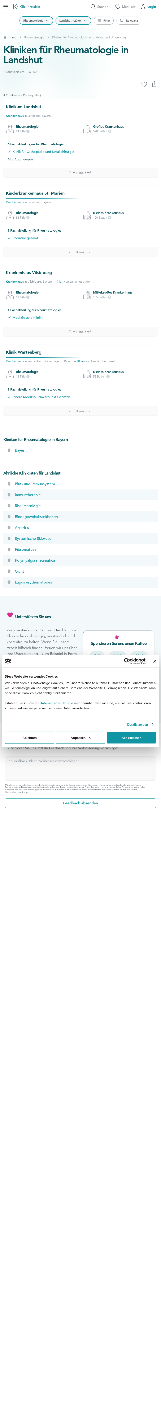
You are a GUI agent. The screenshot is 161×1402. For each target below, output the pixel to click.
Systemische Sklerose (33, 538)
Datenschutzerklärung (16, 792)
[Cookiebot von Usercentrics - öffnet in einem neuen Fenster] (127, 661)
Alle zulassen (131, 738)
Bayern (21, 450)
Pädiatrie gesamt (25, 238)
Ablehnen (29, 738)
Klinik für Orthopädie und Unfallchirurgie (43, 152)
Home (12, 37)
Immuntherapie (28, 494)
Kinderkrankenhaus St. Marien (35, 193)
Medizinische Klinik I (28, 318)
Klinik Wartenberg (24, 352)
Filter (106, 20)
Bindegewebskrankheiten (36, 516)
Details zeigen (137, 724)
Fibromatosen (27, 549)
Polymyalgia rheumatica (35, 560)
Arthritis (22, 527)
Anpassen (78, 738)
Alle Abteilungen (20, 159)
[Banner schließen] (154, 661)
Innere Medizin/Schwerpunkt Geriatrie (42, 397)
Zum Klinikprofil (80, 173)
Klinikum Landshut (23, 106)
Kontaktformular (96, 789)
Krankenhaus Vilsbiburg (29, 272)
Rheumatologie (34, 37)
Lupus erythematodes (33, 582)
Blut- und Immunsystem (35, 483)
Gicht (19, 571)
